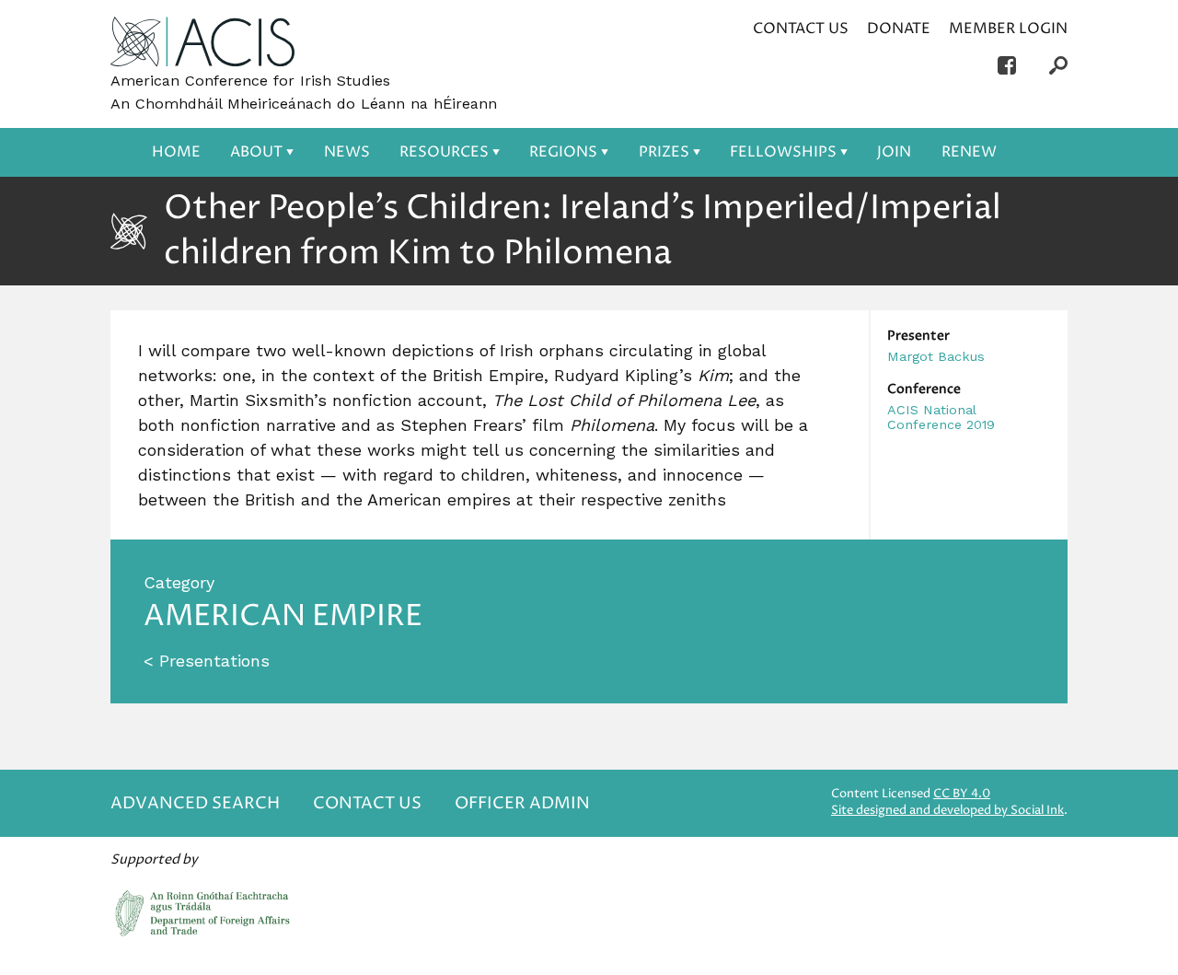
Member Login (1008, 28)
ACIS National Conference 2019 (941, 417)
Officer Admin (522, 803)
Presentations (214, 660)
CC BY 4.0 (961, 794)
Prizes (664, 152)
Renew (969, 152)
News (347, 152)
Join (894, 152)
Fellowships (783, 152)
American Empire (283, 616)
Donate (898, 28)
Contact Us (801, 28)
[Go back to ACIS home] (202, 43)
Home (176, 152)
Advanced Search (195, 803)
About (256, 152)
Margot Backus (936, 356)
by (947, 810)
